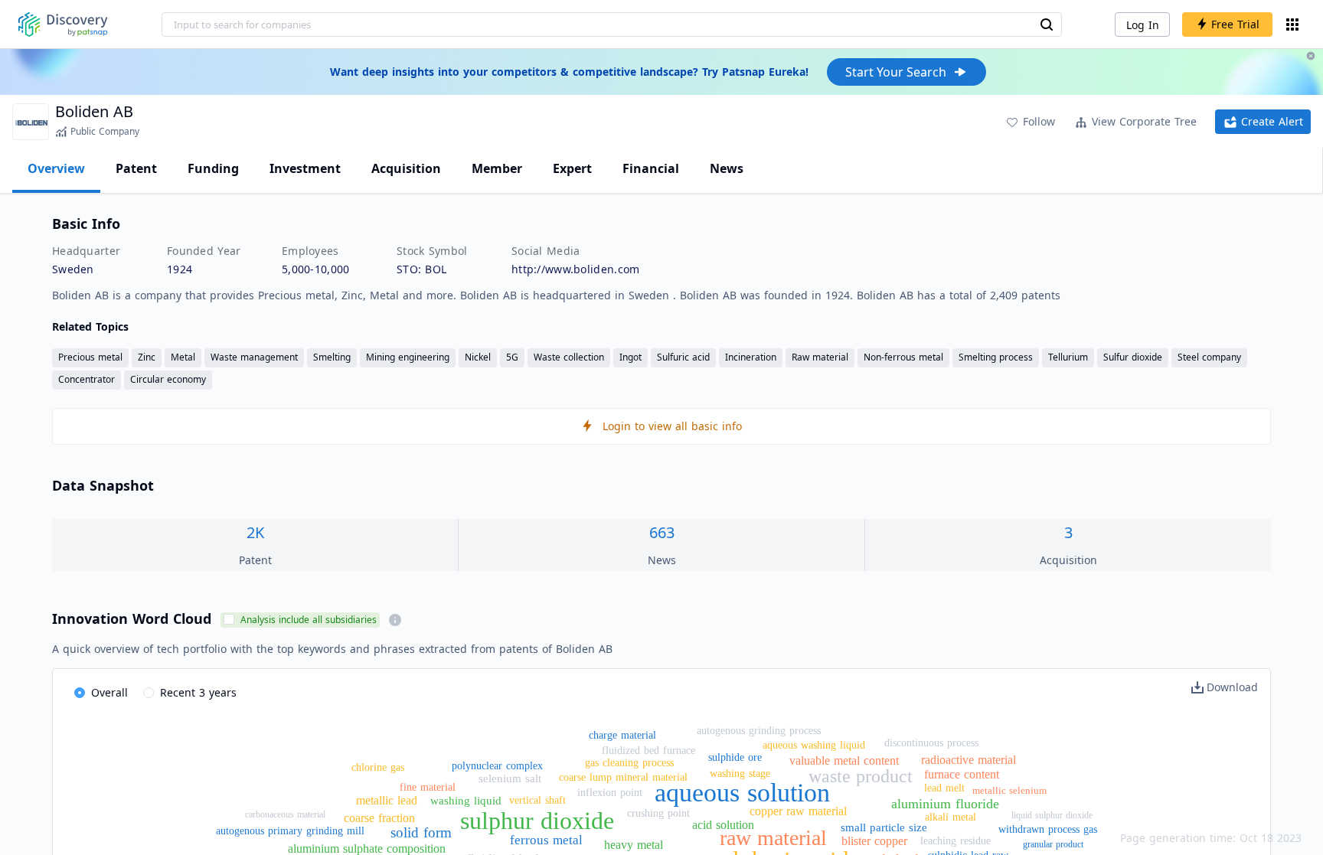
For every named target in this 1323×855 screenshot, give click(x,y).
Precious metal (90, 357)
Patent (136, 168)
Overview (56, 168)
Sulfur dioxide (1132, 357)
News (726, 168)
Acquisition (406, 168)
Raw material (820, 357)
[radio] (101, 693)
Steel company (1209, 357)
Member (497, 168)
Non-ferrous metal (903, 357)
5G (512, 357)
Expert (572, 168)
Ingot (630, 357)
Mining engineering (407, 357)
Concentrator (86, 379)
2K (255, 532)
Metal (183, 357)
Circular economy (168, 379)
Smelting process (996, 357)
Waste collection (569, 357)
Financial (650, 168)
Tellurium (1068, 357)
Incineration (750, 357)
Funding (213, 168)
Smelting (332, 357)
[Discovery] (63, 24)
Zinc (146, 357)
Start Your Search (895, 72)
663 (662, 532)
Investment (305, 168)
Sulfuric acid (683, 357)
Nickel (478, 357)
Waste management (254, 357)
